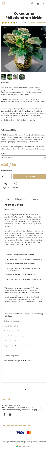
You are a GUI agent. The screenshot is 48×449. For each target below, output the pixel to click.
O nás (24, 389)
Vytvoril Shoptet (25, 446)
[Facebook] (4, 414)
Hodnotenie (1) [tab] (20, 199)
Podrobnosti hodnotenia (37, 23)
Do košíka (31, 176)
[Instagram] (10, 414)
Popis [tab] (6, 199)
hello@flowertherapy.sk (11, 405)
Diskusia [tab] (34, 199)
